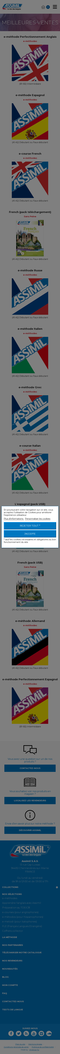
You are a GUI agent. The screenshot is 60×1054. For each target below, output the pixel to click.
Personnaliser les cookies (37, 518)
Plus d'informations (14, 518)
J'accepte (30, 534)
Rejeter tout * (30, 525)
